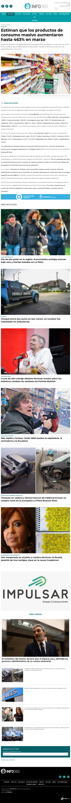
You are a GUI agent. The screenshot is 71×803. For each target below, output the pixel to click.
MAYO (49, 95)
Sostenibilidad (64, 14)
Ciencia (41, 14)
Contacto (41, 784)
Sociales (10, 14)
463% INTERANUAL (65, 95)
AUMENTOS (45, 95)
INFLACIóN (33, 95)
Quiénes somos (31, 784)
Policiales (26, 14)
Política (18, 14)
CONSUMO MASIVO (56, 95)
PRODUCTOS (39, 95)
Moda (55, 14)
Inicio (4, 14)
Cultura (48, 14)
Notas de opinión (34, 17)
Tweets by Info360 (8, 760)
